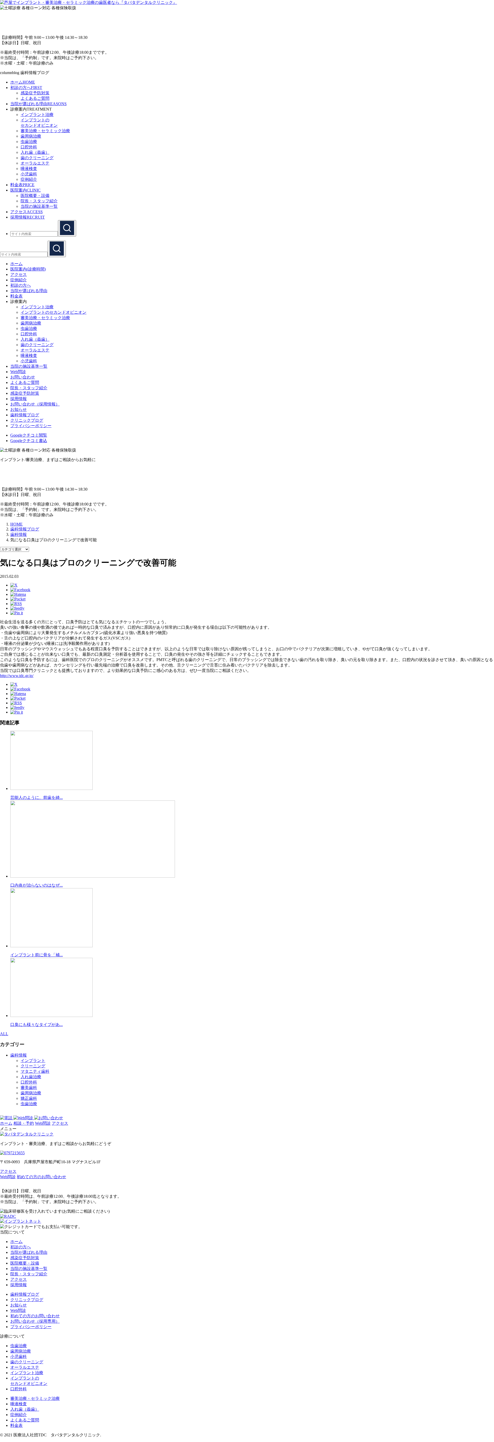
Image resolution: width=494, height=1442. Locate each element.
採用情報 (18, 398)
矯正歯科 (29, 1098)
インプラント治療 (37, 114)
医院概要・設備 (35, 195)
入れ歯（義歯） (35, 152)
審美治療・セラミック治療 (45, 131)
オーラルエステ (35, 163)
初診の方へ (20, 1247)
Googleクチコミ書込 (28, 440)
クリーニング (33, 1066)
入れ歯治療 (31, 1077)
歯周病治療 (31, 136)
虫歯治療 (29, 141)
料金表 (16, 1425)
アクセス (60, 1123)
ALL (4, 1034)
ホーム (6, 1123)
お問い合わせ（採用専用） (35, 1321)
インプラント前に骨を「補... (36, 955)
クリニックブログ (26, 420)
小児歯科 (29, 174)
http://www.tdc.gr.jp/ (16, 675)
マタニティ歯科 (35, 1071)
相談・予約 (23, 1123)
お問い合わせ (22, 377)
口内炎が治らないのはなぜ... (36, 885)
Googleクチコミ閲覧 (28, 435)
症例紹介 (29, 179)
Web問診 (18, 371)
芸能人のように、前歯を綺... (36, 797)
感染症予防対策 (35, 93)
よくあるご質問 (35, 98)
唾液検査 (29, 168)
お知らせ (18, 409)
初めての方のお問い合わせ (41, 1177)
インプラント (33, 1060)
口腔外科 (29, 147)
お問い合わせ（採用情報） (35, 404)
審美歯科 (29, 1087)
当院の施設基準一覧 (39, 206)
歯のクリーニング (37, 158)
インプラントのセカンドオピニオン (53, 312)
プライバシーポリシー (30, 425)
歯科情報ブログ (24, 415)
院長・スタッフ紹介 (39, 201)
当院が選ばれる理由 (28, 1252)
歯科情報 (18, 1055)
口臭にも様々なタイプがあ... (36, 1024)
